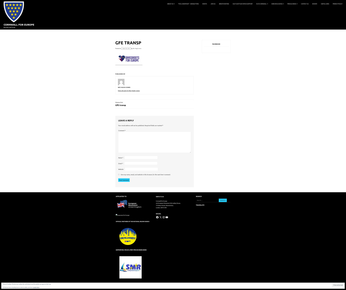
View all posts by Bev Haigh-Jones (129, 91)
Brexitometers (224, 4)
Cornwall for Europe (19, 24)
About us (170, 4)
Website (120, 169)
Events (204, 4)
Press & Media (291, 4)
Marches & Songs (276, 4)
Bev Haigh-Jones (137, 48)
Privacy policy (337, 4)
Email (120, 163)
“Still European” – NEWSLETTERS (188, 4)
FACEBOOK (216, 44)
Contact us (305, 4)
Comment (121, 130)
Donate (314, 4)
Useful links (325, 4)
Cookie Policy (36, 287)
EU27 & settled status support (243, 4)
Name (120, 158)
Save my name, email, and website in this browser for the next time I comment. (145, 174)
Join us (213, 4)
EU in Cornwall (261, 4)
